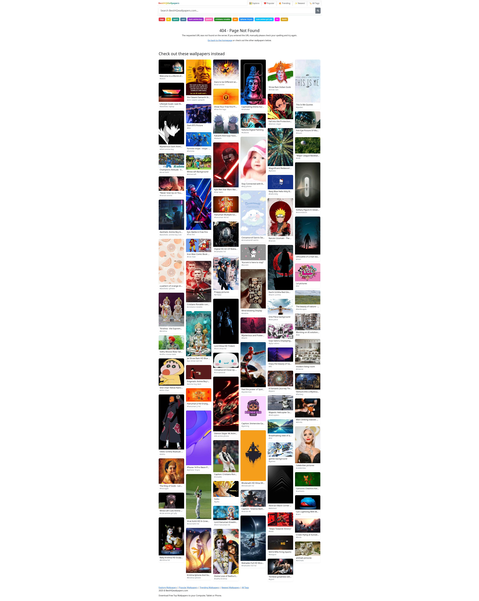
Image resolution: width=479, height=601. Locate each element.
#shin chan (164, 390)
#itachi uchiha (275, 295)
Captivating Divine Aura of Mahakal (258, 106)
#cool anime (219, 84)
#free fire (191, 234)
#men (298, 259)
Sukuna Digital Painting (252, 129)
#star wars (218, 192)
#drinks (299, 422)
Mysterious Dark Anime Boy (173, 146)
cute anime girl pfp (264, 19)
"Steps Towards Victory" (280, 528)
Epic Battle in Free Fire (197, 232)
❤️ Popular (269, 3)
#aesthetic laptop (167, 106)
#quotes (299, 107)
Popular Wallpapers (188, 587)
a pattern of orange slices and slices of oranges (182, 286)
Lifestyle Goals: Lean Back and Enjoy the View (181, 104)
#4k (270, 366)
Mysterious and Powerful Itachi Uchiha (259, 335)
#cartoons (300, 491)
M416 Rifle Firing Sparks (280, 552)
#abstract (273, 508)
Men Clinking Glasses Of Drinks (311, 419)
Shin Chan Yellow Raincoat (172, 387)
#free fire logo (220, 109)
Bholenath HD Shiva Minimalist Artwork (260, 483)
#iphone (272, 171)
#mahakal (245, 109)
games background (278, 458)
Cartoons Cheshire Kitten (308, 488)
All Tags (245, 587)
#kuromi (244, 265)
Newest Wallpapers (230, 587)
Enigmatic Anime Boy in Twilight (202, 381)
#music (299, 133)
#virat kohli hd (193, 524)
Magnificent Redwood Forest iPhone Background (292, 168)
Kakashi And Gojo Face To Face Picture (232, 135)
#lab (298, 335)
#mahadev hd (220, 251)
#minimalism (301, 212)
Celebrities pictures (305, 465)
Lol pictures (301, 283)
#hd (270, 438)
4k (168, 19)
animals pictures (304, 558)
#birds (298, 537)
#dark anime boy (167, 149)
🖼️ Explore (254, 3)
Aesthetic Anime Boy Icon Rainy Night (177, 232)
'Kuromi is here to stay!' (252, 262)
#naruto (272, 241)
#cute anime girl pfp (168, 513)
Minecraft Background (197, 171)
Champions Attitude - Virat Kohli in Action (179, 169)
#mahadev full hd (248, 565)
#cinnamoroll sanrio (249, 240)
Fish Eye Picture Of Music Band (310, 130)
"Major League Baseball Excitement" (313, 155)
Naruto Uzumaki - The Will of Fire (284, 238)
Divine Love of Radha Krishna (228, 576)
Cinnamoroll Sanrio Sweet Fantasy (257, 237)
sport (175, 19)
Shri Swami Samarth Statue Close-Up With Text (209, 97)
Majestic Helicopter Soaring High (284, 412)
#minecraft (191, 174)
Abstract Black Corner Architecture (285, 505)
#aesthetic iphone (167, 288)
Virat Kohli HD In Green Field (200, 521)
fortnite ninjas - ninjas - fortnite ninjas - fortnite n (210, 148)
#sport (271, 579)
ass (235, 19)
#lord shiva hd (220, 348)
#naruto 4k (246, 511)
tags (162, 19)
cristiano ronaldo (222, 19)
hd (277, 19)
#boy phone (246, 186)
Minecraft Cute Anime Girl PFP (174, 510)
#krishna (163, 331)
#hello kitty (273, 194)
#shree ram (273, 89)
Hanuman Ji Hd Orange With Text (202, 403)
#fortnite (190, 151)
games (209, 19)
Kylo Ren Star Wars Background (229, 189)
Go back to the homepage (220, 40)
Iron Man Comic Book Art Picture (202, 254)
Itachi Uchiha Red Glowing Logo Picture (287, 292)
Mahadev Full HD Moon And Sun (256, 563)
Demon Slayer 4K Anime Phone (228, 433)
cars (183, 19)
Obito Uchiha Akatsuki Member (174, 451)
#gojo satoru (274, 343)
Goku (216, 499)
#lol (297, 286)
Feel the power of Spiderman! (255, 389)
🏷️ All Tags (314, 3)
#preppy (217, 294)
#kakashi (218, 138)
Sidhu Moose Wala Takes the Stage (176, 351)
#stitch (162, 78)
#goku (216, 501)
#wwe (271, 531)
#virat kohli (164, 172)
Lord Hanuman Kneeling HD (227, 522)
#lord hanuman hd (222, 525)
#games (272, 461)
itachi (284, 19)
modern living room (305, 366)
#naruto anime (166, 195)
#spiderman (246, 392)
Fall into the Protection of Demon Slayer (287, 121)
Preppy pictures (221, 292)
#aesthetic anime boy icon (171, 234)
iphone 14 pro (246, 19)
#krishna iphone (194, 577)
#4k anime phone (221, 436)
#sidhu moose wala (168, 354)
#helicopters (274, 415)
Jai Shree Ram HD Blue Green (200, 358)
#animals (300, 560)
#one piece (273, 319)
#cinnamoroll (219, 372)
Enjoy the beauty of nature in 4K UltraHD (288, 363)
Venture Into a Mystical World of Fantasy (315, 391)
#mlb (298, 158)
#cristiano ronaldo (194, 307)
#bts (189, 128)
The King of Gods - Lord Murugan (175, 486)
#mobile (244, 313)
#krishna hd (165, 560)
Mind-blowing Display (251, 310)
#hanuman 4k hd (221, 217)
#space (272, 391)
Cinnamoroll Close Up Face (226, 370)
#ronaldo (218, 477)
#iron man (191, 257)
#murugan (164, 488)
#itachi (244, 338)
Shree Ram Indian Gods (280, 87)
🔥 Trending (284, 3)
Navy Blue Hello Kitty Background (284, 191)
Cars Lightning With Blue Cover (310, 511)
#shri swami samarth (196, 100)
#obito (162, 454)
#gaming (245, 426)
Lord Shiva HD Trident (224, 346)
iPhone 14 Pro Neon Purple (200, 467)
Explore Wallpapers (168, 587)
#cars (298, 514)
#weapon (272, 554)
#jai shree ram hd (194, 361)
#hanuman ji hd (193, 406)
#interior (299, 369)
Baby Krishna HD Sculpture (172, 557)
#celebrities (301, 468)
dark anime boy (195, 19)
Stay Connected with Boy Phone (256, 183)
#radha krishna (220, 578)
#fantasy (299, 394)
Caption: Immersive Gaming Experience (260, 423)
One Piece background (279, 316)
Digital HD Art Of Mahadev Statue (230, 249)
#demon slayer (275, 124)
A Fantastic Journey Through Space (285, 388)
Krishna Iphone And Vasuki (199, 575)
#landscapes (301, 309)
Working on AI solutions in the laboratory (315, 332)
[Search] (318, 11)
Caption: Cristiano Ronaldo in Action (231, 474)
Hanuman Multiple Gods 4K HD (229, 214)
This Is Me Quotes (304, 104)
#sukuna (245, 132)
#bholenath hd (247, 486)
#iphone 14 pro (193, 470)
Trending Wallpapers (209, 587)
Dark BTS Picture (195, 125)
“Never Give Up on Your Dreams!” (175, 192)
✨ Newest (300, 3)
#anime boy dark (194, 384)
